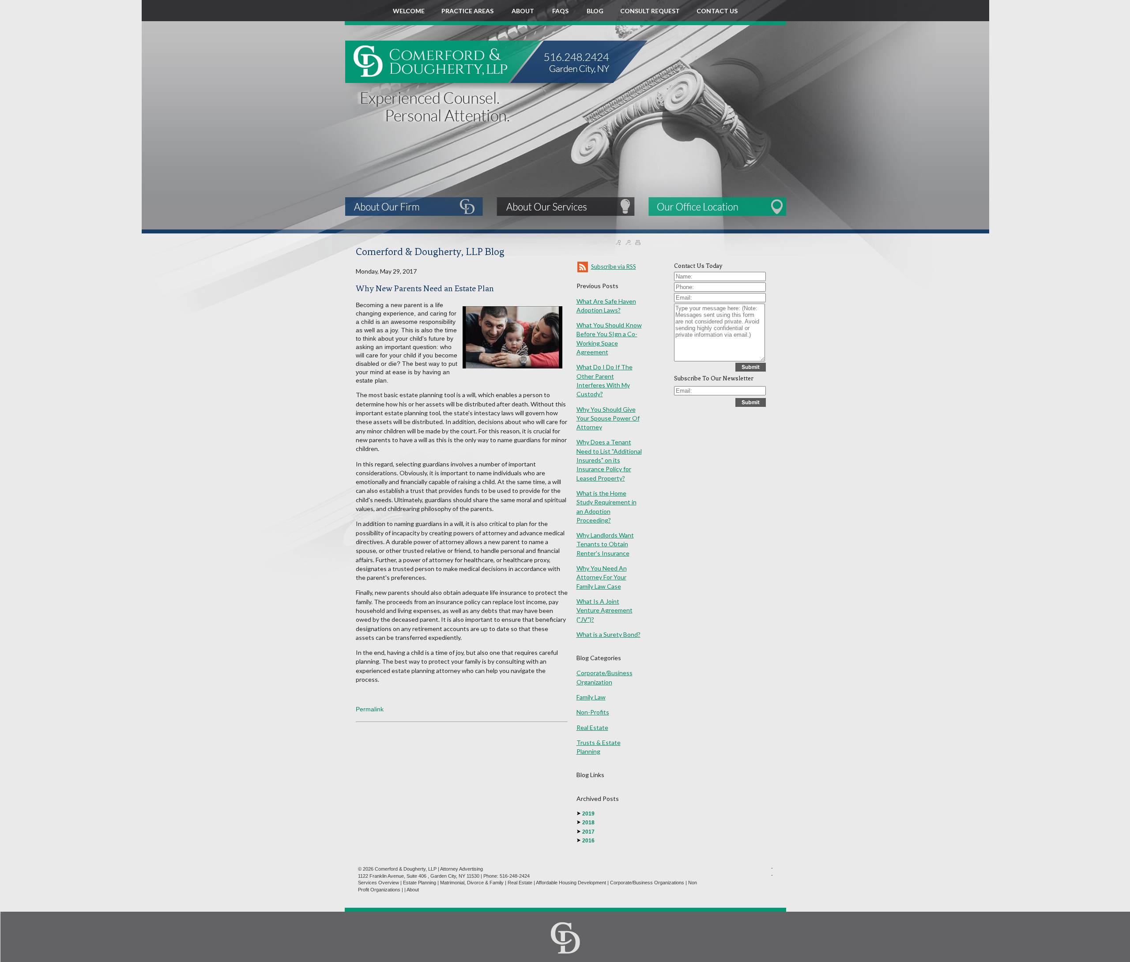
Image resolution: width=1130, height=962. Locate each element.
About (413, 889)
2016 (588, 841)
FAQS (561, 11)
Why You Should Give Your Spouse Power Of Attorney (608, 418)
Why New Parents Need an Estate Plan (425, 288)
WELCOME (409, 11)
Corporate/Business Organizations (647, 882)
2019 (588, 814)
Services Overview (378, 882)
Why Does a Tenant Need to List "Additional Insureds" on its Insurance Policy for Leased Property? (609, 459)
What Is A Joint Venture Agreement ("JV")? (604, 610)
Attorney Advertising (461, 869)
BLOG (595, 11)
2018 (588, 822)
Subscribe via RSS (613, 266)
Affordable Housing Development (571, 882)
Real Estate (592, 727)
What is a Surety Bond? (608, 634)
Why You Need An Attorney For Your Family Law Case (601, 577)
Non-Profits (592, 712)
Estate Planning (419, 882)
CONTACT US (717, 11)
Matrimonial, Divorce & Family (472, 882)
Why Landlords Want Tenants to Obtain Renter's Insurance (605, 544)
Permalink (370, 709)
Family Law (591, 697)
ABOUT (523, 11)
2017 (588, 832)
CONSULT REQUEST (650, 11)
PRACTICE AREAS (468, 11)
